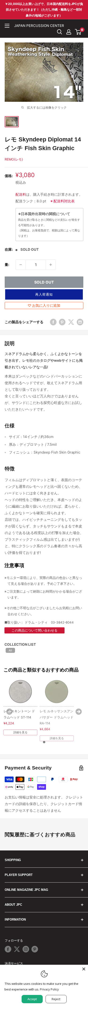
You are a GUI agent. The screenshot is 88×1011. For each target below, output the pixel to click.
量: (7, 264)
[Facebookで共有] (53, 322)
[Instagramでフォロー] (26, 949)
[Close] (83, 969)
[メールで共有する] (80, 322)
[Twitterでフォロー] (17, 949)
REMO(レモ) (14, 159)
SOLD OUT (44, 282)
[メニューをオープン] (7, 26)
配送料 (20, 194)
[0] (78, 32)
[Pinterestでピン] (62, 322)
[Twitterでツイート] (71, 322)
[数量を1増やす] (51, 265)
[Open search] (59, 31)
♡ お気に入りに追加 (44, 305)
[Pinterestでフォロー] (34, 949)
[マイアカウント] (68, 31)
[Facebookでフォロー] (8, 949)
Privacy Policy (49, 989)
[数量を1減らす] (21, 265)
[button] (44, 294)
